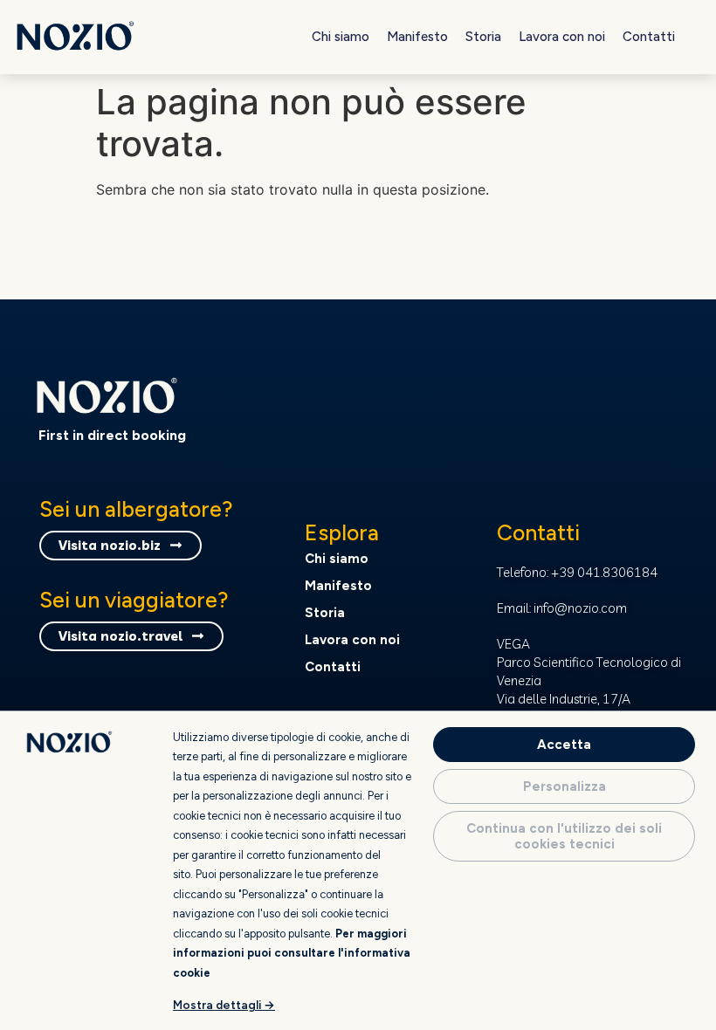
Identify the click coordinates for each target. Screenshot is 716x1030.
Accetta (564, 744)
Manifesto (417, 37)
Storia (483, 37)
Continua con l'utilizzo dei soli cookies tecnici (564, 836)
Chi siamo (340, 37)
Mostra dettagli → (224, 1005)
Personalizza (564, 786)
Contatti (649, 37)
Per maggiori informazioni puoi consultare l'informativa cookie (291, 953)
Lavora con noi (562, 37)
